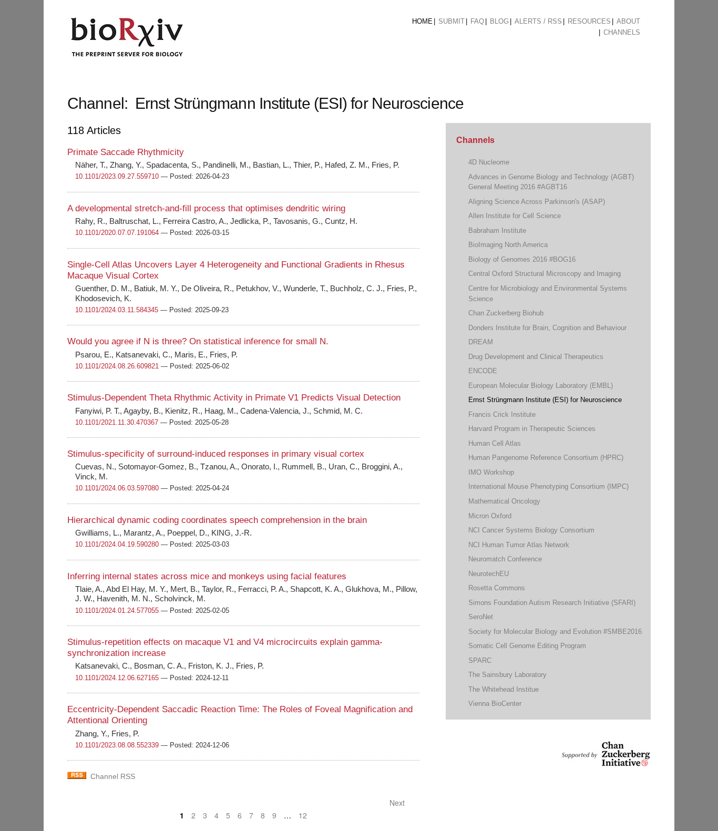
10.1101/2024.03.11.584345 (116, 310)
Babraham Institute (497, 230)
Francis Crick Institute (502, 414)
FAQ (477, 21)
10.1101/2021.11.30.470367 (116, 422)
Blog (499, 21)
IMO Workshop (491, 472)
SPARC (479, 660)
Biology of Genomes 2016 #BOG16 (522, 259)
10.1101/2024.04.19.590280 (117, 544)
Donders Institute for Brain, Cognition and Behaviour (547, 328)
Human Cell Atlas (494, 443)
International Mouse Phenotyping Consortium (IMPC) (548, 486)
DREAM (480, 342)
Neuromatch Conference (505, 559)
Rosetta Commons (496, 588)
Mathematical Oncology (504, 501)
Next (398, 802)
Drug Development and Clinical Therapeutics (535, 357)
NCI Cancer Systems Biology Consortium (531, 530)
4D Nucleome (488, 162)
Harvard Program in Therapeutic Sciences (532, 429)
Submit (451, 21)
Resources (589, 21)
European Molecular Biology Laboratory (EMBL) (540, 385)
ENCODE (482, 371)
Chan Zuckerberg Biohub (505, 313)
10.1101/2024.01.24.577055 (117, 610)
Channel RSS (112, 776)
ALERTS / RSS (538, 21)
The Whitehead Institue (503, 689)
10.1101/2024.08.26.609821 (117, 366)
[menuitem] (422, 21)
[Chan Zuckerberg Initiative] (605, 761)
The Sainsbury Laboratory (507, 675)
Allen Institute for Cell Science (514, 216)
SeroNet (480, 617)
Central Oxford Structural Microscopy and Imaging (544, 274)
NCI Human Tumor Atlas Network (518, 545)
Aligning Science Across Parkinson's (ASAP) (536, 202)
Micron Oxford (489, 516)
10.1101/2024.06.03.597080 (117, 488)
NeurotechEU (488, 574)
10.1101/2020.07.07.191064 (117, 233)
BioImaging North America (508, 245)
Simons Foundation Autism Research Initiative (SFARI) (551, 603)
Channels (621, 32)
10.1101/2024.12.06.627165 (117, 678)
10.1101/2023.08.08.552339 (117, 745)
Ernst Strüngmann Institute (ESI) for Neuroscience (545, 400)
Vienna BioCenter (494, 703)
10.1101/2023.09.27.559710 (117, 176)
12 (303, 815)
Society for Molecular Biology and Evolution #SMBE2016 (555, 631)
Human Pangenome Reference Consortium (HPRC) (545, 457)
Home (422, 21)
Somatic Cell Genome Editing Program (527, 646)
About (628, 21)
